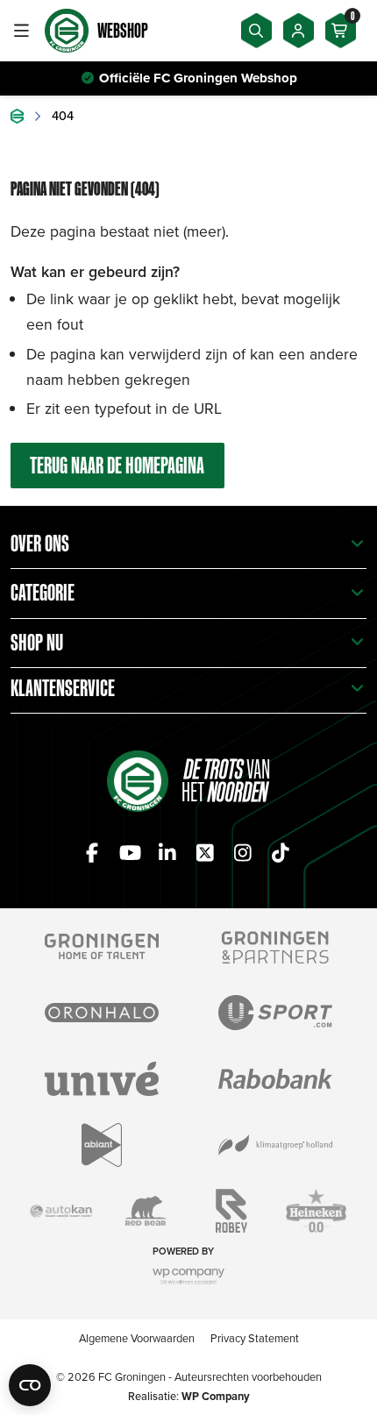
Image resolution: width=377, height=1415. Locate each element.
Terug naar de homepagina (117, 465)
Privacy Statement (254, 1338)
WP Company (215, 1396)
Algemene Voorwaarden (137, 1338)
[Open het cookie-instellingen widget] (30, 1385)
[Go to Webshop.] (17, 116)
